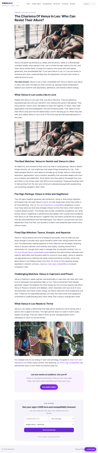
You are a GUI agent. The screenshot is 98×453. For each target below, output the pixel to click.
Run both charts (49, 387)
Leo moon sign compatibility (68, 363)
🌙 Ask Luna (90, 449)
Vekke (10, 4)
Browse (72, 4)
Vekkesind (18, 12)
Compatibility (47, 4)
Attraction (56, 4)
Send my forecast (49, 430)
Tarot (28, 4)
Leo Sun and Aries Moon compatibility (48, 205)
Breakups (65, 4)
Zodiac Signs (36, 4)
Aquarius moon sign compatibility (53, 264)
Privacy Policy (79, 449)
